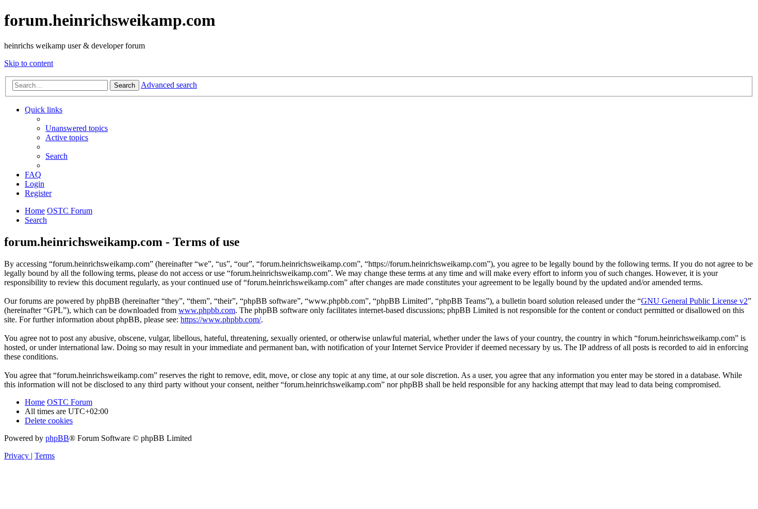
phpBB (57, 438)
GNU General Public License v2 (694, 301)
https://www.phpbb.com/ (220, 319)
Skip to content (28, 63)
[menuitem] (76, 128)
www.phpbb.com (206, 310)
